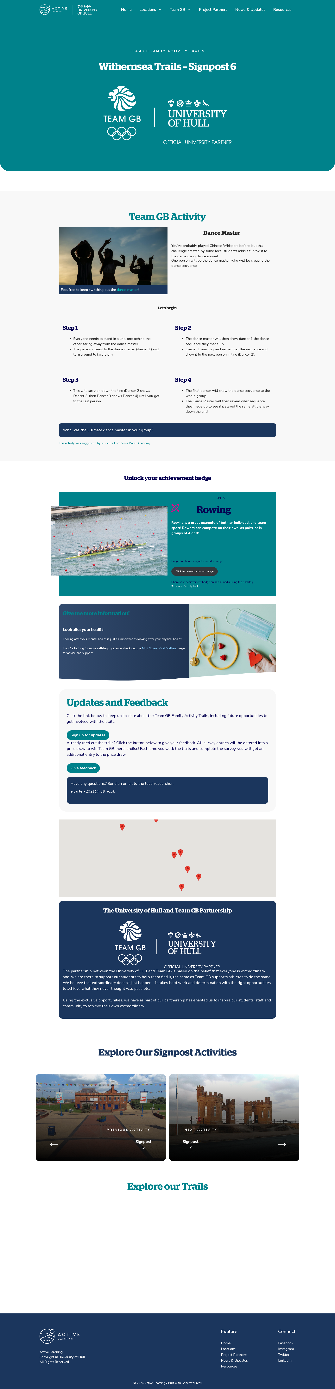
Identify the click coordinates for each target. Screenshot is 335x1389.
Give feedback (83, 768)
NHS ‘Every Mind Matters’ (159, 648)
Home (126, 9)
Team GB (177, 9)
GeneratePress (192, 1383)
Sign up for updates (88, 735)
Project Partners (213, 9)
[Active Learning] (69, 9)
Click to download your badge (194, 571)
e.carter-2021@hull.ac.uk (93, 791)
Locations (147, 9)
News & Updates (250, 9)
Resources (282, 9)
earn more (246, 1257)
